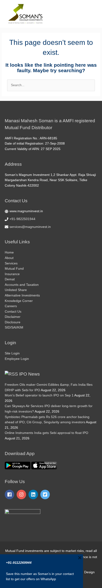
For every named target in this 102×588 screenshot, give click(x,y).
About (9, 258)
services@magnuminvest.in (30, 227)
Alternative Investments (22, 295)
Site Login (12, 353)
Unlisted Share (16, 290)
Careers (11, 306)
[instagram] (22, 494)
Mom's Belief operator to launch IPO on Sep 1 (39, 395)
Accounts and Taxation (22, 285)
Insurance (12, 274)
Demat (10, 279)
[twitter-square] (45, 494)
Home (9, 252)
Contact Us (13, 311)
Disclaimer (12, 317)
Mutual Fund (14, 268)
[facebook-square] (10, 494)
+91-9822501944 (22, 219)
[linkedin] (33, 494)
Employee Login (17, 359)
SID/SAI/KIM (14, 327)
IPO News (29, 374)
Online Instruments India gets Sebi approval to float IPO (46, 433)
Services (11, 263)
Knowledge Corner (19, 301)
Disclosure (12, 322)
